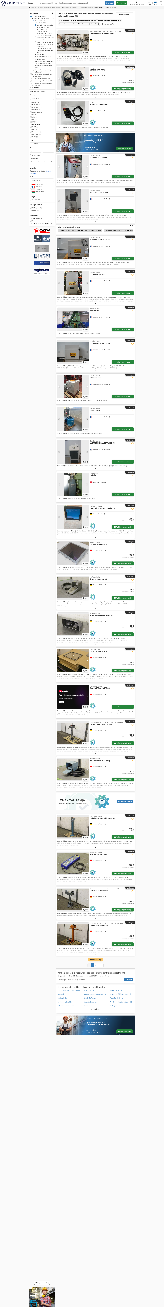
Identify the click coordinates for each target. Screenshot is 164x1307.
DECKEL (35, 102)
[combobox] (42, 180)
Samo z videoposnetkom (41, 221)
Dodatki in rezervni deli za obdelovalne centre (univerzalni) (45, 27)
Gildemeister (37, 124)
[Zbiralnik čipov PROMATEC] (73, 319)
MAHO (35, 114)
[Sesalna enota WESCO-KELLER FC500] (73, 201)
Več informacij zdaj (125, 801)
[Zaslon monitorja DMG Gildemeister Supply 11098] (73, 517)
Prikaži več (96, 1009)
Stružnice (40, 59)
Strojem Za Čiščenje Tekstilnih (120, 994)
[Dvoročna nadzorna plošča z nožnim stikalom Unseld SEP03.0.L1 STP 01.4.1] (73, 733)
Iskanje (110, 3)
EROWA (35, 122)
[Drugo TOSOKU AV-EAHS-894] (73, 113)
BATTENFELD (37, 107)
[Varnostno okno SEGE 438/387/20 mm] (73, 660)
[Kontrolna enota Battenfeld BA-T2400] (73, 863)
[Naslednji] (87, 42)
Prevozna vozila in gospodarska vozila (42, 75)
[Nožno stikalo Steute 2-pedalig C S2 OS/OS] (73, 624)
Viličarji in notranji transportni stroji (42, 84)
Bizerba (35, 117)
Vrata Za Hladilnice (116, 998)
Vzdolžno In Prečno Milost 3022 (121, 1002)
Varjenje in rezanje (43, 70)
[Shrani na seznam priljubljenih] (132, 34)
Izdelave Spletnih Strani (66, 1006)
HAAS (35, 127)
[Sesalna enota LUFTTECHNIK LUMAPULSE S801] (73, 452)
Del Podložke (62, 998)
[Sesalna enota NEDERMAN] (73, 419)
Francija (38, 187)
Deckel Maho (37, 112)
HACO (35, 129)
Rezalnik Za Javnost (90, 1002)
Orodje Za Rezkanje (90, 998)
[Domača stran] (29, 7)
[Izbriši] (95, 20)
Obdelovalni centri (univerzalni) (40, 22)
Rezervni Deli (88, 1006)
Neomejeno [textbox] (36, 180)
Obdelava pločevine (43, 56)
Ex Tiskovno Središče (65, 1002)
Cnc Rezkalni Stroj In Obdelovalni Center (72, 990)
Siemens (36, 105)
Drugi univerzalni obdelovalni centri (44, 32)
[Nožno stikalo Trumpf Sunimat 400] (73, 588)
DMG (34, 119)
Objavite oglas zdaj (124, 148)
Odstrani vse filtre (109, 24)
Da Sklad (61, 994)
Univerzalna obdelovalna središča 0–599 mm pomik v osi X (45, 44)
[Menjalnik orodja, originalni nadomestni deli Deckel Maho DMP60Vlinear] (73, 42)
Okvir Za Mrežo (89, 990)
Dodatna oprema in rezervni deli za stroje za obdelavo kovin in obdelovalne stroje (44, 65)
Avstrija (38, 189)
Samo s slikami (38, 218)
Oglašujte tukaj (43, 1283)
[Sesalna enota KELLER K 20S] (73, 386)
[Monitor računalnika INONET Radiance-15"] (73, 553)
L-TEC (35, 137)
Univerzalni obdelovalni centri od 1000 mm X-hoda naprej (45, 38)
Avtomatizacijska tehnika (42, 81)
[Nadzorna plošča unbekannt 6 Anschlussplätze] (73, 827)
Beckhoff (36, 109)
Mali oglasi (37, 208)
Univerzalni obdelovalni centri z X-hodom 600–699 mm (45, 50)
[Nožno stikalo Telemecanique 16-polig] (73, 769)
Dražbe (35, 210)
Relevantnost (125, 14)
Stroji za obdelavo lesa (41, 78)
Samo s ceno (36, 155)
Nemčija (39, 184)
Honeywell (36, 134)
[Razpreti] (95, 62)
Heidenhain (37, 132)
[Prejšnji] (59, 42)
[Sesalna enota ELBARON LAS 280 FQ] (73, 166)
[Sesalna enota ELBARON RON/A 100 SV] (73, 248)
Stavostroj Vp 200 (116, 990)
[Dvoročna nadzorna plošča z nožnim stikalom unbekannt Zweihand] (73, 899)
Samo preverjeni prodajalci (42, 223)
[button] (161, 3)
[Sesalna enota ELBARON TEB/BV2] (73, 283)
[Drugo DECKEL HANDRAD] (73, 78)
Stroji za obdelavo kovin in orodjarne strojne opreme (43, 17)
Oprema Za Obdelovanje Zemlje (95, 994)
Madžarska (39, 192)
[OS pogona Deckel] (73, 484)
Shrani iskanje (96, 960)
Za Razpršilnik (115, 1006)
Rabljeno (36, 200)
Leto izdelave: (34, 158)
